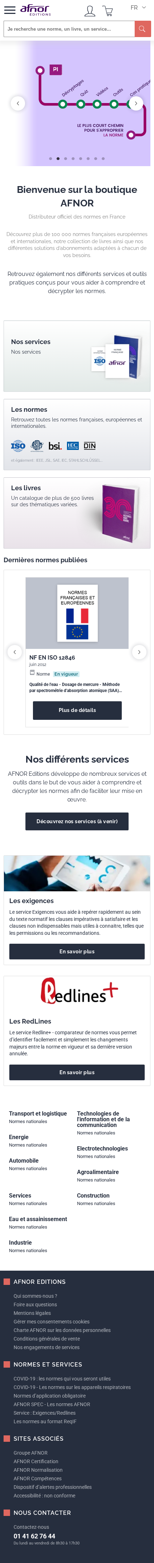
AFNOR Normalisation (38, 1470)
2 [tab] (57, 155)
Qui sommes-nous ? (35, 1296)
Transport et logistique (38, 1113)
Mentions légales (32, 1313)
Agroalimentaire (98, 1172)
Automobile (24, 1160)
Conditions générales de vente (47, 1339)
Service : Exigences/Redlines (45, 1413)
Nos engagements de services (47, 1347)
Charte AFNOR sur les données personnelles (62, 1330)
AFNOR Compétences (38, 1478)
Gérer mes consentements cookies (52, 1321)
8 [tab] (102, 155)
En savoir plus (77, 951)
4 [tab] (72, 155)
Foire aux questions (35, 1304)
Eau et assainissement (38, 1219)
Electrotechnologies (102, 1148)
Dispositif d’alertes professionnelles (53, 1487)
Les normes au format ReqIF (45, 1421)
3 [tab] (64, 155)
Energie (19, 1137)
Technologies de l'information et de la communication (103, 1119)
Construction (93, 1195)
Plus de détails (77, 710)
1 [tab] (49, 155)
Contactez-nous (31, 1527)
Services (20, 1195)
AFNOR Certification (36, 1461)
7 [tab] (94, 155)
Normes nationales (28, 1121)
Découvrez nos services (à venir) (77, 821)
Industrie (20, 1242)
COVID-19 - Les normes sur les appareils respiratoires (72, 1387)
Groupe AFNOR (31, 1453)
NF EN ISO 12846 (52, 657)
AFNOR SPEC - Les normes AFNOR (52, 1404)
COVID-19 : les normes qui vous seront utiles (62, 1379)
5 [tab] (79, 155)
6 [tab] (87, 155)
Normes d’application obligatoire (50, 1396)
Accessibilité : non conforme (44, 1495)
